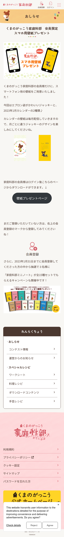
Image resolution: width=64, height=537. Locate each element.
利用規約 (8, 449)
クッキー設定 (11, 465)
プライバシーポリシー (17, 457)
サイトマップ (11, 473)
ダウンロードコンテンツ (24, 392)
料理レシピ (16, 384)
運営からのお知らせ (21, 358)
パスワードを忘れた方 (17, 481)
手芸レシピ (16, 401)
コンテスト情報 (18, 349)
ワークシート (17, 375)
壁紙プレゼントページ (32, 198)
